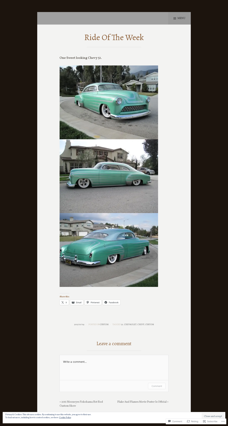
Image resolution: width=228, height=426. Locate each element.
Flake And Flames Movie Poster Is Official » (142, 402)
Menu (181, 18)
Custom (104, 324)
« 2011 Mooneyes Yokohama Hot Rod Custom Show (81, 404)
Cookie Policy (65, 417)
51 (122, 324)
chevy (140, 324)
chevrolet (130, 324)
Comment (157, 386)
